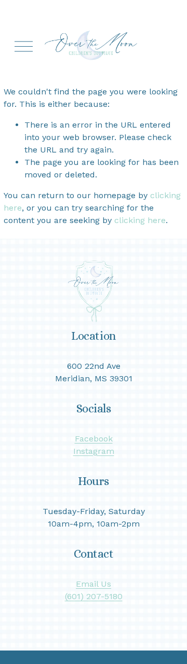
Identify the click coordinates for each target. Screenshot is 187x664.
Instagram (93, 451)
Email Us (93, 584)
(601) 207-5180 (94, 596)
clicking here (140, 220)
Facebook (94, 439)
